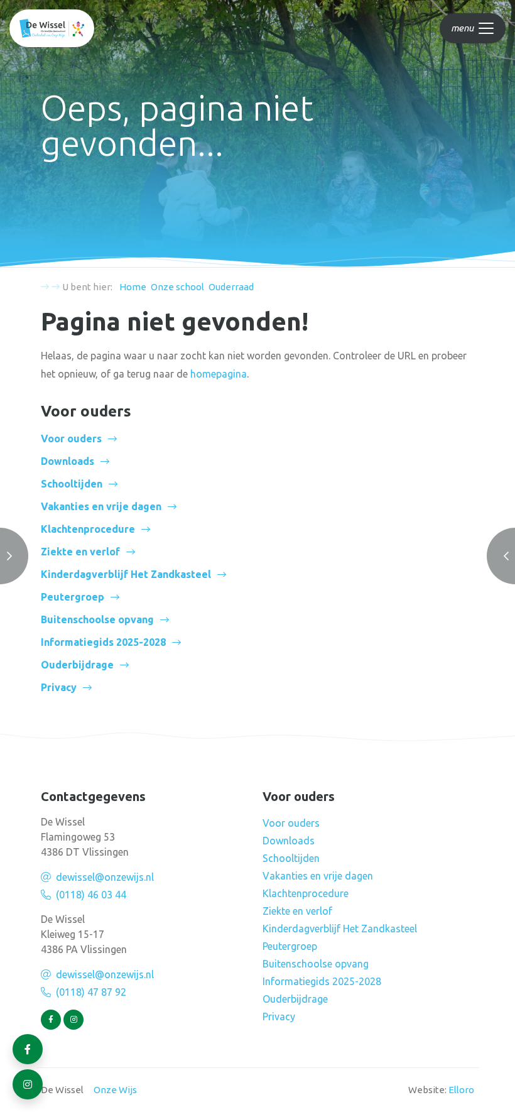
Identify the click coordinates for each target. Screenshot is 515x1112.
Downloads (67, 461)
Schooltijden (71, 483)
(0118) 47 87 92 (91, 992)
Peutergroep (72, 596)
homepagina (218, 373)
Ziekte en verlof (80, 551)
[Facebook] (51, 1020)
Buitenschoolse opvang (97, 619)
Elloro (461, 1089)
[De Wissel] (51, 28)
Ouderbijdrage (77, 664)
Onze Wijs (115, 1089)
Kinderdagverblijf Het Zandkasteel (126, 574)
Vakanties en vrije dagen (101, 506)
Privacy (59, 687)
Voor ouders (71, 438)
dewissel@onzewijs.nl (105, 877)
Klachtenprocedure (88, 529)
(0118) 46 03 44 (91, 894)
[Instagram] (73, 1020)
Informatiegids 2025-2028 (103, 642)
